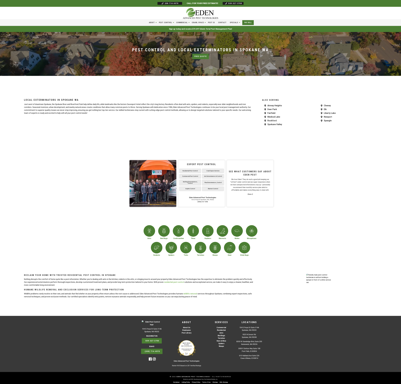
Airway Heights (274, 105)
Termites (221, 338)
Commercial (182, 23)
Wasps (221, 346)
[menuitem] (152, 23)
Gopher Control (190, 188)
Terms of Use (206, 382)
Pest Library (186, 333)
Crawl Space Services (213, 171)
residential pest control (174, 282)
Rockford (272, 120)
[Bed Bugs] (164, 231)
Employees (186, 330)
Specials (234, 23)
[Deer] (229, 247)
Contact (222, 23)
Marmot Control (213, 188)
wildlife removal (190, 294)
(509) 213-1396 (202, 202)
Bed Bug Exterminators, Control (190, 182)
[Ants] (149, 231)
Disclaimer (176, 382)
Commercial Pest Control (190, 176)
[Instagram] (154, 360)
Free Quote (200, 56)
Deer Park (272, 109)
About (152, 23)
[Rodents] (156, 247)
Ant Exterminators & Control (213, 176)
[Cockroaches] (178, 231)
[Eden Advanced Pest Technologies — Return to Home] (200, 13)
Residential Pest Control (190, 171)
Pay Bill (248, 23)
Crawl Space (198, 23)
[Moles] (237, 231)
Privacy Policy (196, 382)
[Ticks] (186, 247)
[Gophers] (208, 231)
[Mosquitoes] (251, 231)
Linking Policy (186, 382)
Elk (325, 109)
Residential (221, 330)
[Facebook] (150, 360)
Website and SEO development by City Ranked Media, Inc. (200, 379)
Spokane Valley (274, 124)
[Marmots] (222, 231)
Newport (328, 117)
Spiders (221, 344)
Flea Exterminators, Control (213, 182)
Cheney (327, 105)
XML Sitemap (224, 382)
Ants (221, 333)
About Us (186, 328)
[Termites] (200, 247)
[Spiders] (171, 247)
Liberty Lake (330, 113)
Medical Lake (273, 117)
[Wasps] (215, 247)
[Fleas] (193, 231)
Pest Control (165, 23)
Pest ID (211, 23)
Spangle (328, 120)
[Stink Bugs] (244, 247)
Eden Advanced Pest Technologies (202, 198)
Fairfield (271, 113)
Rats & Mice (221, 341)
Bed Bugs (221, 336)
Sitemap (215, 382)
